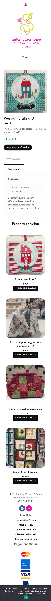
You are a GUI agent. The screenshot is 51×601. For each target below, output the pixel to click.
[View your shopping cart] (25, 5)
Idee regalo (13, 66)
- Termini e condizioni (25, 529)
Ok (26, 597)
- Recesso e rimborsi (25, 534)
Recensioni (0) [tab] (14, 169)
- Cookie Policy (25, 525)
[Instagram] (29, 508)
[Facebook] (22, 508)
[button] (44, 73)
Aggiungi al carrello (18, 147)
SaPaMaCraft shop (26, 39)
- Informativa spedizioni (25, 539)
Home (6, 66)
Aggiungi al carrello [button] (26, 288)
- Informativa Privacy (25, 520)
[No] (48, 593)
